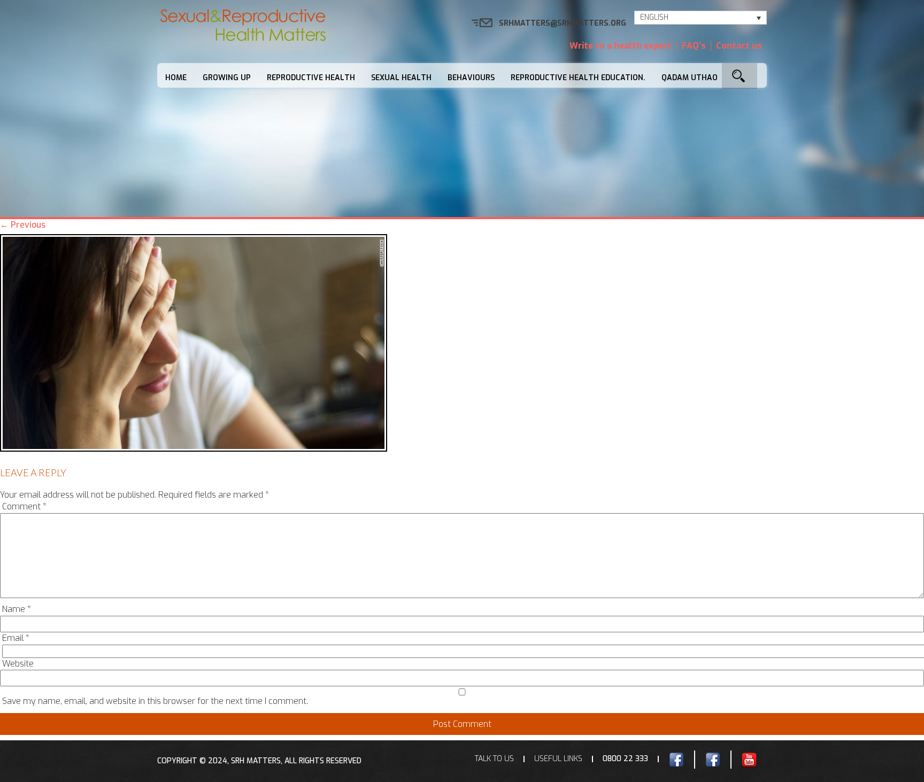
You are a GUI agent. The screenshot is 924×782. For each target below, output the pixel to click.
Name (16, 609)
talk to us (494, 759)
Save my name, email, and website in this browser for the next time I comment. (155, 701)
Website (18, 663)
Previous (22, 224)
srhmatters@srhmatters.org (562, 23)
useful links (558, 759)
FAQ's (694, 45)
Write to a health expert (620, 45)
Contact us (739, 45)
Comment (24, 506)
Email (15, 638)
